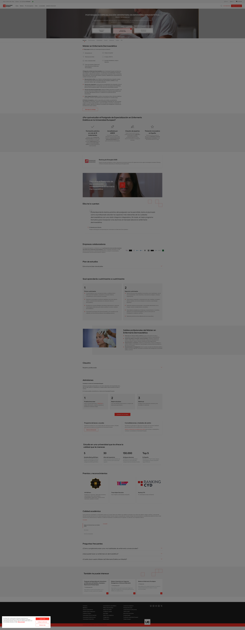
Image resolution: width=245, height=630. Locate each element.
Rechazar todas (42, 625)
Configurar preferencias (42, 621)
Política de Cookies (21, 621)
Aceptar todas (42, 618)
